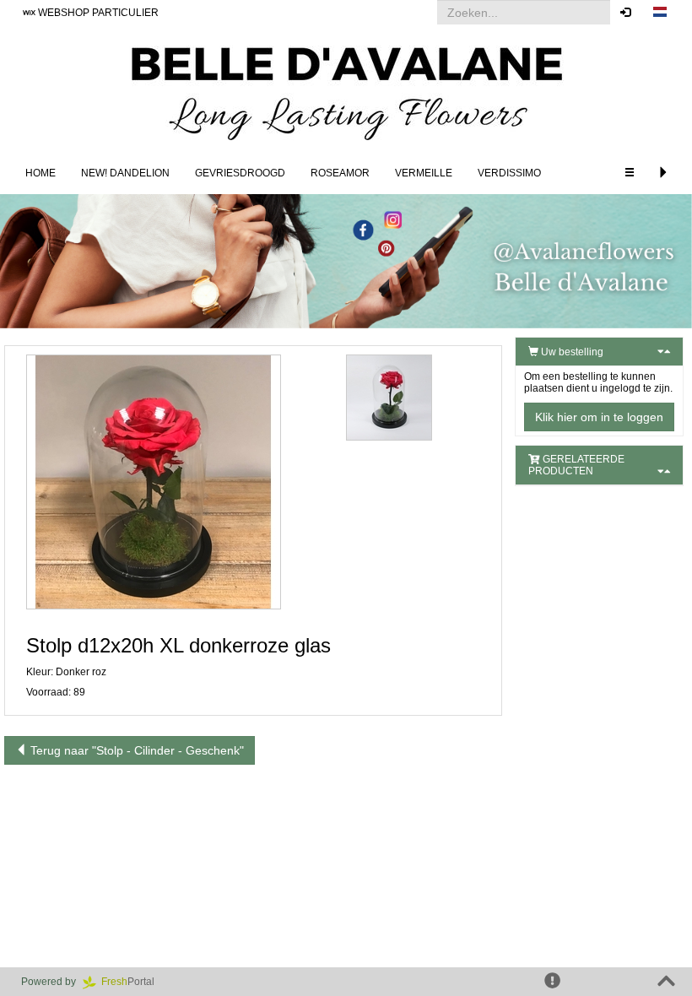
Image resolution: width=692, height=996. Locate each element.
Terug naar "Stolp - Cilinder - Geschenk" (135, 750)
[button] (660, 12)
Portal (133, 982)
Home (40, 173)
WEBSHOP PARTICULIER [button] (97, 13)
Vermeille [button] (423, 173)
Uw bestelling (570, 352)
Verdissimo (509, 173)
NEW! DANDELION (125, 173)
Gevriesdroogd (240, 173)
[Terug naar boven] (666, 981)
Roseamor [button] (340, 173)
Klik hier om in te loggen (599, 417)
